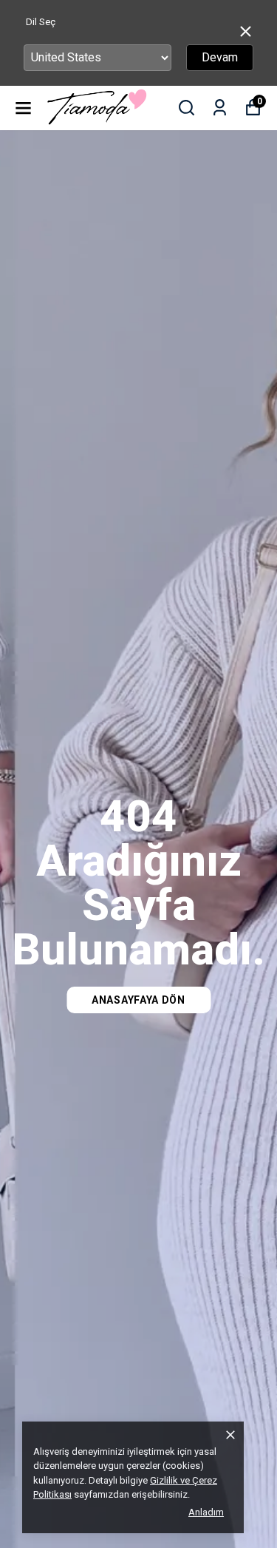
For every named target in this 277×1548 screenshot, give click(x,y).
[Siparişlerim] (220, 107)
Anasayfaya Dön (138, 1000)
